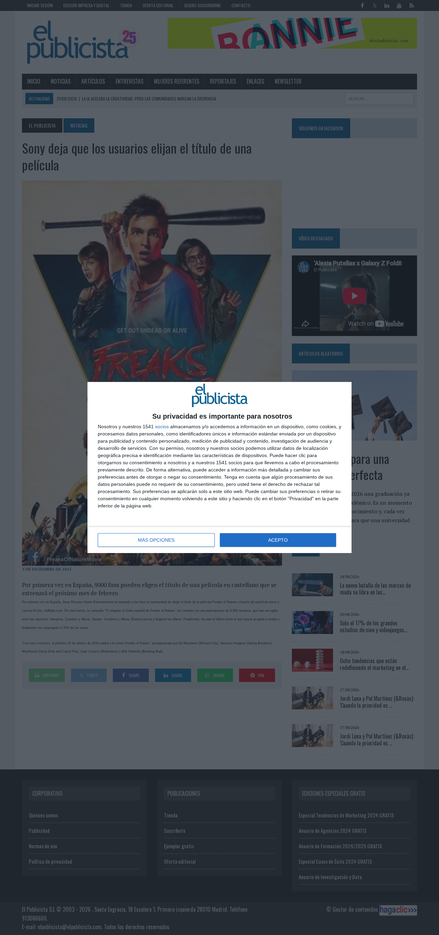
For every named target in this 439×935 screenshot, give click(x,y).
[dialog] (219, 467)
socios (162, 426)
